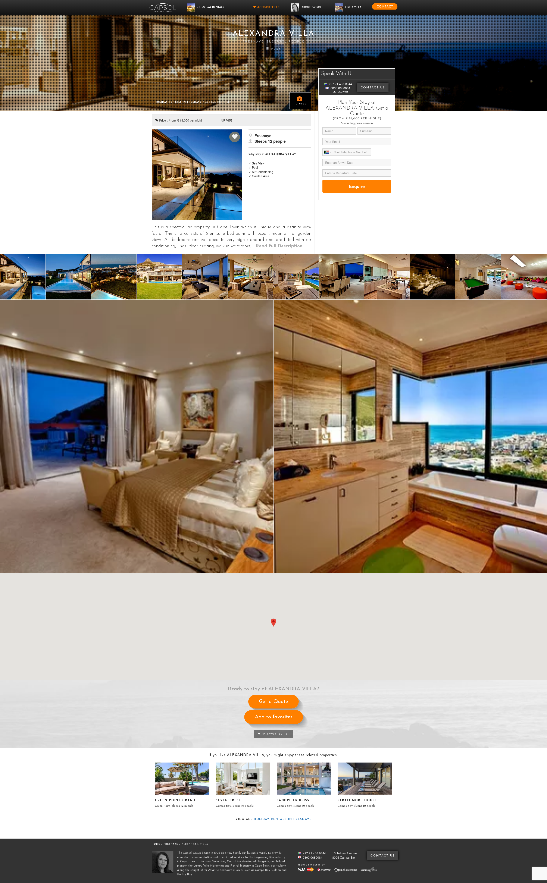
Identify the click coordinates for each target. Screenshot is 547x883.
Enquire (357, 186)
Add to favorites (273, 717)
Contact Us (373, 87)
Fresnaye (171, 844)
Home (156, 844)
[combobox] (327, 152)
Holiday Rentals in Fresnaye (179, 102)
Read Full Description (279, 246)
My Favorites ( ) (268, 7)
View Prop (182, 779)
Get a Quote (273, 701)
